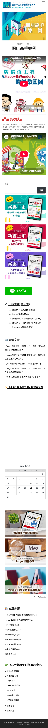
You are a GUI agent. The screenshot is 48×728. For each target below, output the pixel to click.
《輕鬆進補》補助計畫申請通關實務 (26, 323)
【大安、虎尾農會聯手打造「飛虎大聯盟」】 (23, 377)
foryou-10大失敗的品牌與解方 (17, 620)
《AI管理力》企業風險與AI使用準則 (26, 318)
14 (31, 483)
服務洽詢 (10, 710)
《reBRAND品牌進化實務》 (22, 327)
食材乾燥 (11, 690)
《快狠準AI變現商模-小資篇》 (23, 310)
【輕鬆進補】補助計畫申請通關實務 (20, 615)
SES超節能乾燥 (14, 685)
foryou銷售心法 (11, 630)
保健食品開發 (13, 700)
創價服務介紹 (12, 676)
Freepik (43, 597)
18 (13, 488)
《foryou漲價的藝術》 (20, 314)
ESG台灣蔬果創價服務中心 (25, 665)
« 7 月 (24, 501)
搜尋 (6, 184)
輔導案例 (8, 654)
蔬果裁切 (11, 680)
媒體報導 (10, 706)
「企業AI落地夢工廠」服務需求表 (25, 387)
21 (31, 488)
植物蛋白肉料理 (11, 644)
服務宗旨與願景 (13, 671)
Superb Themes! (24, 725)
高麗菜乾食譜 (13, 695)
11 (13, 483)
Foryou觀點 (9, 625)
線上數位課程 (10, 649)
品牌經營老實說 (11, 639)
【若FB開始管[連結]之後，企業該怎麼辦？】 (23, 363)
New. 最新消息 (11, 634)
